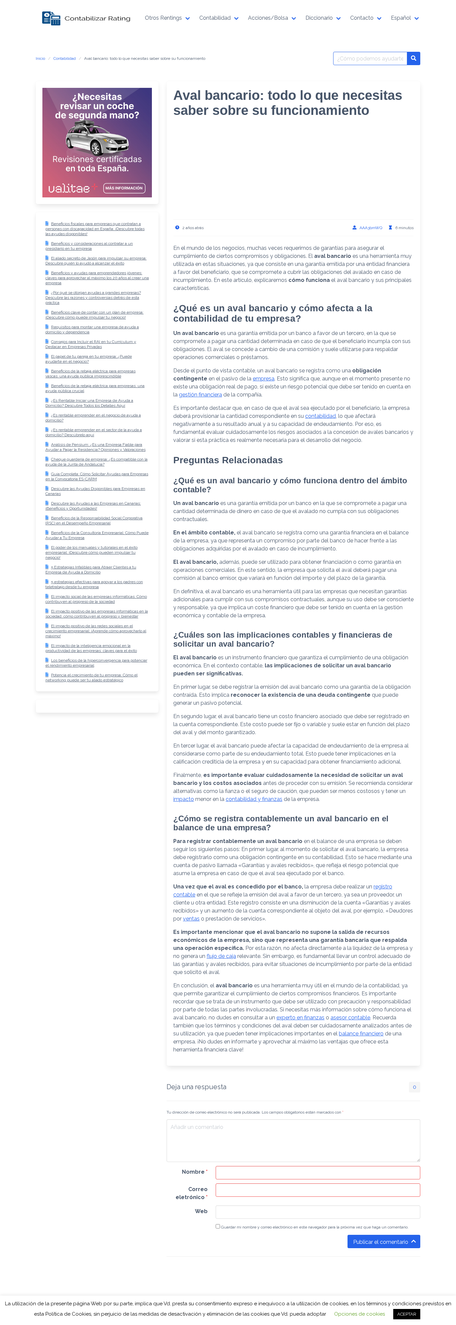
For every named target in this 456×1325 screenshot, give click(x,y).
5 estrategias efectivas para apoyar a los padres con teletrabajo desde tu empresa (94, 584)
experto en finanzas (300, 1017)
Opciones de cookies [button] (359, 1314)
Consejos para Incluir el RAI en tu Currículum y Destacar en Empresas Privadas (90, 344)
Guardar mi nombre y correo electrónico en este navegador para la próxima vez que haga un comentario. (314, 1227)
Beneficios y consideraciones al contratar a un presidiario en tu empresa (89, 246)
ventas (191, 919)
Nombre (195, 1172)
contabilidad (320, 416)
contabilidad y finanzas (254, 799)
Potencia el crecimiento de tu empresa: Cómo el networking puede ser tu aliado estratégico (91, 677)
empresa (263, 378)
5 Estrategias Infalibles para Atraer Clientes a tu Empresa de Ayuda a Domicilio (90, 569)
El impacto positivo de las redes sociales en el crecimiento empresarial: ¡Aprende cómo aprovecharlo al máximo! (95, 631)
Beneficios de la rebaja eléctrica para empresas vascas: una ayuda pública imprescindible (90, 373)
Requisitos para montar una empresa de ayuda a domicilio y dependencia (92, 329)
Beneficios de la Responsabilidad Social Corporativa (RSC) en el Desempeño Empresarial (94, 520)
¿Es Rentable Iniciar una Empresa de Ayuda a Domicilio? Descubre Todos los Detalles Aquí (89, 403)
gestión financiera (200, 394)
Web (201, 1211)
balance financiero (361, 1033)
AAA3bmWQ (371, 227)
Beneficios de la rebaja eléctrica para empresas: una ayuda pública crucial (95, 388)
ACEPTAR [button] (406, 1314)
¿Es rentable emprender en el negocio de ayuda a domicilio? (93, 418)
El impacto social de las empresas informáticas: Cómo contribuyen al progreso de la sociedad (96, 599)
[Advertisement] (293, 172)
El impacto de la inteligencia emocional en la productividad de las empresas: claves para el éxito (91, 648)
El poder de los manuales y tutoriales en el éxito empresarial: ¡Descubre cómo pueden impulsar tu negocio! (91, 552)
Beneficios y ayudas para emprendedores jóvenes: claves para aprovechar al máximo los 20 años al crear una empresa (97, 278)
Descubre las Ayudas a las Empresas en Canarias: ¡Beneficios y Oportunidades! (93, 506)
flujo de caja (221, 956)
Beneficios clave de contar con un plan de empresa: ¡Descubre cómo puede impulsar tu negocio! (94, 315)
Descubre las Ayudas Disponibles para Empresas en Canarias (95, 491)
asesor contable (350, 1017)
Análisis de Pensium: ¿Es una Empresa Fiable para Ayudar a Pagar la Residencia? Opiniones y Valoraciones (95, 447)
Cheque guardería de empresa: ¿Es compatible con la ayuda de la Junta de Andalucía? (96, 462)
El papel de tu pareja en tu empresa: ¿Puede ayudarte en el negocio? (88, 359)
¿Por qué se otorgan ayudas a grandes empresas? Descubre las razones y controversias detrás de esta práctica (93, 297)
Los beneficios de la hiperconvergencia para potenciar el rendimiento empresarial (96, 663)
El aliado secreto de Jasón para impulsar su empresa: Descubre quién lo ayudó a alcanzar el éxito (96, 261)
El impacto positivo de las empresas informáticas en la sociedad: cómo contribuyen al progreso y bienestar (96, 614)
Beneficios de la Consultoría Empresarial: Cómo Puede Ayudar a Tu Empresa (97, 535)
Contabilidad (64, 58)
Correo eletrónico (192, 1193)
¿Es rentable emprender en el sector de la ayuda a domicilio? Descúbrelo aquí (93, 432)
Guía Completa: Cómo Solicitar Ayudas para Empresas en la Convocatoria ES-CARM (96, 476)
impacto (183, 799)
